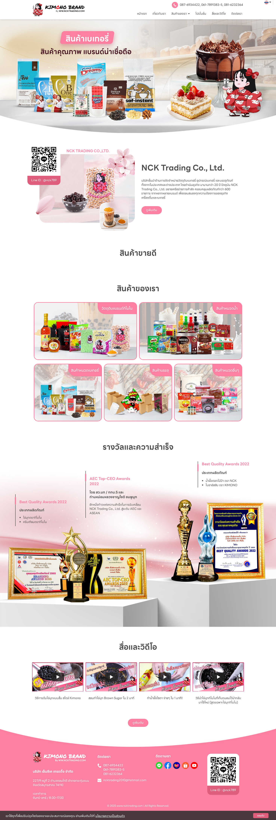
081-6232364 (233, 4)
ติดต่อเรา (236, 13)
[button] (20, 76)
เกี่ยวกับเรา (159, 13)
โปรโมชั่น (200, 13)
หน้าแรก (142, 13)
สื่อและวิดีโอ (219, 13)
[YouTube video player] (57, 676)
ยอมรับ (260, 815)
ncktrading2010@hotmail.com (124, 780)
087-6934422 (190, 4)
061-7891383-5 (211, 4)
